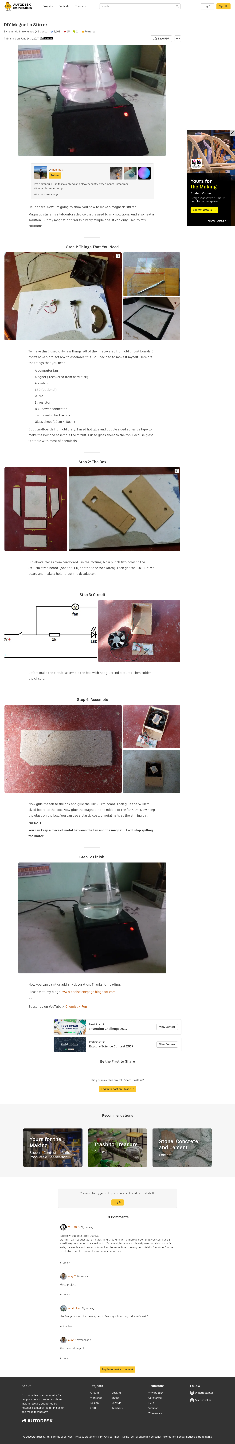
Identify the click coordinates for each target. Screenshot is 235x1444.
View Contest (167, 1027)
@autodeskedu (204, 1400)
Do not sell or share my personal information (149, 1437)
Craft (93, 1408)
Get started (155, 1398)
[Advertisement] (211, 178)
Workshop (28, 31)
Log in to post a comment (117, 1369)
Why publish (156, 1393)
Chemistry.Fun (76, 1006)
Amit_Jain (74, 1308)
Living (115, 1398)
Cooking (117, 1393)
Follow (55, 175)
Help (151, 1403)
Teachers (80, 6)
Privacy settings (110, 1437)
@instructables (204, 1393)
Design (94, 1403)
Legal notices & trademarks (195, 1437)
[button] (178, 38)
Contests (64, 6)
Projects (48, 6)
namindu (13, 31)
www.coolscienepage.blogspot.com (89, 992)
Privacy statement (86, 1437)
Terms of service (63, 1437)
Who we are (155, 1413)
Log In (207, 6)
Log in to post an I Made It (117, 1089)
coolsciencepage (48, 194)
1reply (66, 1262)
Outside (116, 1403)
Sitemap (153, 1408)
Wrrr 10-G (74, 1227)
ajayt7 (72, 1276)
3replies (67, 1326)
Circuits (94, 1393)
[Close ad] (232, 133)
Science (42, 31)
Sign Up (223, 6)
